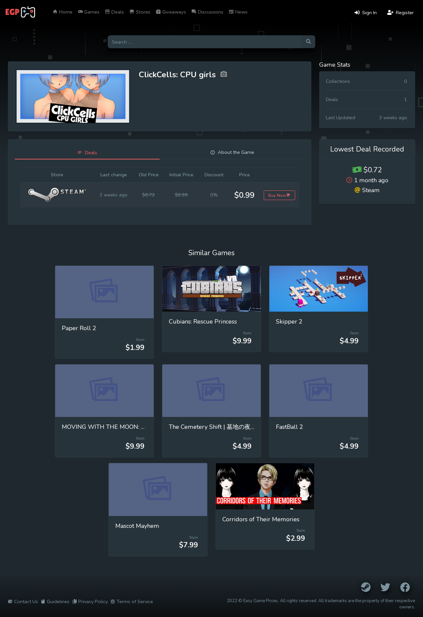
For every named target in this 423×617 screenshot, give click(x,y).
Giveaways (173, 12)
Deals (117, 12)
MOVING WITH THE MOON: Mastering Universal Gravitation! (144, 427)
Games (91, 12)
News (241, 12)
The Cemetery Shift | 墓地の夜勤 (212, 427)
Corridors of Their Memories (260, 519)
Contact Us (26, 601)
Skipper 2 (289, 322)
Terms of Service (135, 601)
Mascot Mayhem (137, 526)
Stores (142, 12)
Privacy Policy (93, 601)
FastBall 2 (289, 427)
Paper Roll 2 (79, 328)
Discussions (210, 12)
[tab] (87, 152)
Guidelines (58, 601)
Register (404, 12)
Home (65, 12)
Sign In (369, 12)
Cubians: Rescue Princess (203, 322)
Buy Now (277, 195)
